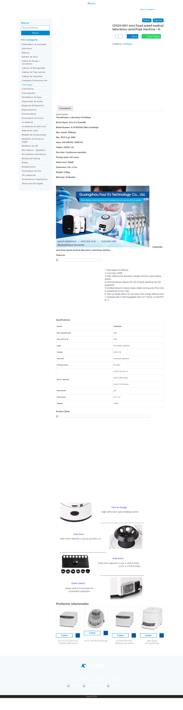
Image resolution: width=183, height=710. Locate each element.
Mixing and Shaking (31, 158)
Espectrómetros (29, 110)
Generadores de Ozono (32, 118)
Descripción (65, 108)
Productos (72, 9)
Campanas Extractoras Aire (34, 80)
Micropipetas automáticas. (34, 154)
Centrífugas (27, 85)
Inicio (48, 9)
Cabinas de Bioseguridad (33, 68)
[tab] (65, 108)
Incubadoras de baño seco (34, 126)
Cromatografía (28, 93)
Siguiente (158, 20)
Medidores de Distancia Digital (33, 140)
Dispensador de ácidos (32, 101)
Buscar (35, 33)
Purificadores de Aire (31, 171)
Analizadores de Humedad (34, 44)
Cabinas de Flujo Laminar (33, 72)
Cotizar (134, 36)
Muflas (25, 162)
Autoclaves (27, 48)
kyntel (113, 685)
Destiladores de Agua (32, 97)
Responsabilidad (88, 9)
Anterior (146, 20)
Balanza (25, 53)
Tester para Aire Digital (32, 183)
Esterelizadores (29, 114)
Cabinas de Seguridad (32, 76)
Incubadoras (27, 122)
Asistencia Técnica (109, 9)
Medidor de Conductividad (34, 135)
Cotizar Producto (153, 36)
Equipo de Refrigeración (33, 105)
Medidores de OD (30, 146)
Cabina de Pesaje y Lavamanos (31, 62)
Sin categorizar (29, 175)
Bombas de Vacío (30, 57)
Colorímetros (28, 89)
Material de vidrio (30, 130)
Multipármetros (29, 167)
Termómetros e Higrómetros (35, 179)
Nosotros (59, 9)
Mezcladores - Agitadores (34, 150)
